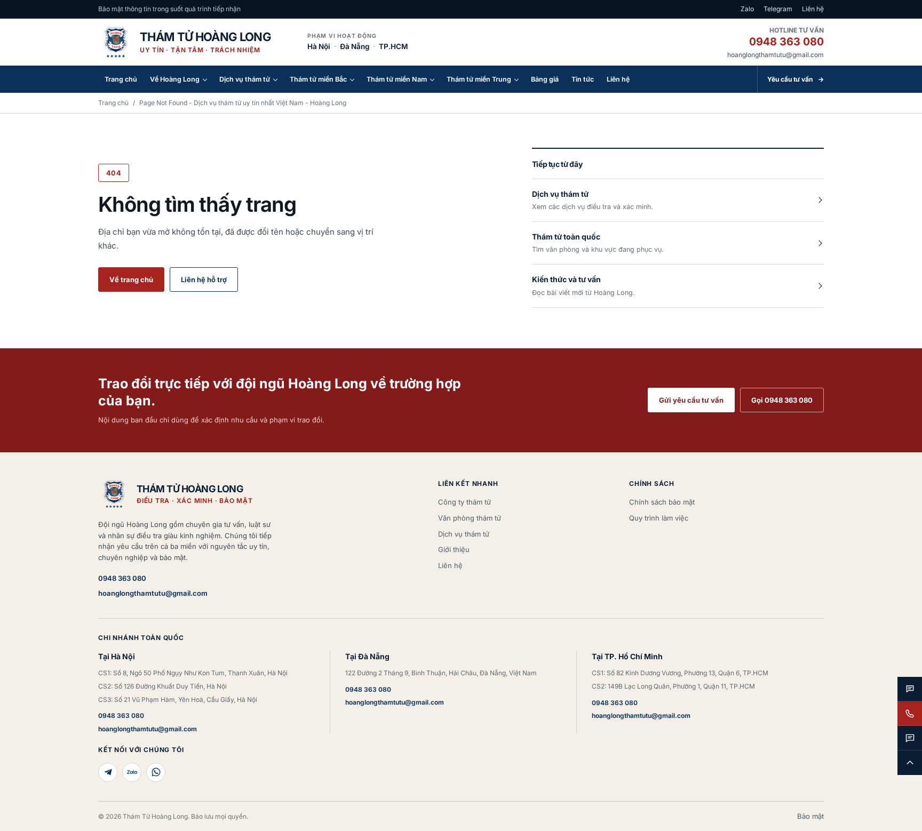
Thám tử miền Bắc (318, 79)
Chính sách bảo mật (662, 502)
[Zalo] (131, 772)
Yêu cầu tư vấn (795, 79)
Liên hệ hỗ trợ (204, 279)
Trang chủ (121, 79)
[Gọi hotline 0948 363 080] (909, 713)
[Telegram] (107, 772)
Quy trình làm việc (658, 518)
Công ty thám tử (464, 502)
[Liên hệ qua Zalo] (909, 689)
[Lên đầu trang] (909, 762)
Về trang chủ (131, 279)
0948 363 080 (786, 41)
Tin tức (582, 79)
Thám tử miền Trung (479, 79)
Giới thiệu (454, 549)
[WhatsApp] (155, 772)
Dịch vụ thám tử (244, 79)
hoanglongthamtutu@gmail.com (775, 55)
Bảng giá (545, 79)
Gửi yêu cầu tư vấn (691, 400)
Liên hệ (813, 9)
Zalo (747, 9)
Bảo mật (810, 816)
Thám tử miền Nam (397, 79)
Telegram (778, 9)
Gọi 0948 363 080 (782, 400)
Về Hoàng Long (175, 79)
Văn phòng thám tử (469, 518)
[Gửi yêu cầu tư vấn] (909, 738)
